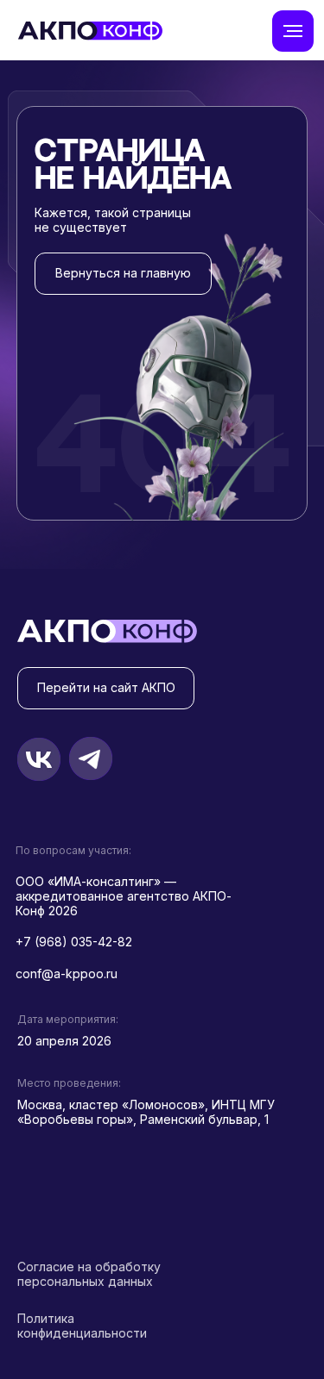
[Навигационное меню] (292, 31)
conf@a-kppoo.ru (67, 973)
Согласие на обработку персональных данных (89, 1274)
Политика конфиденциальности (82, 1325)
